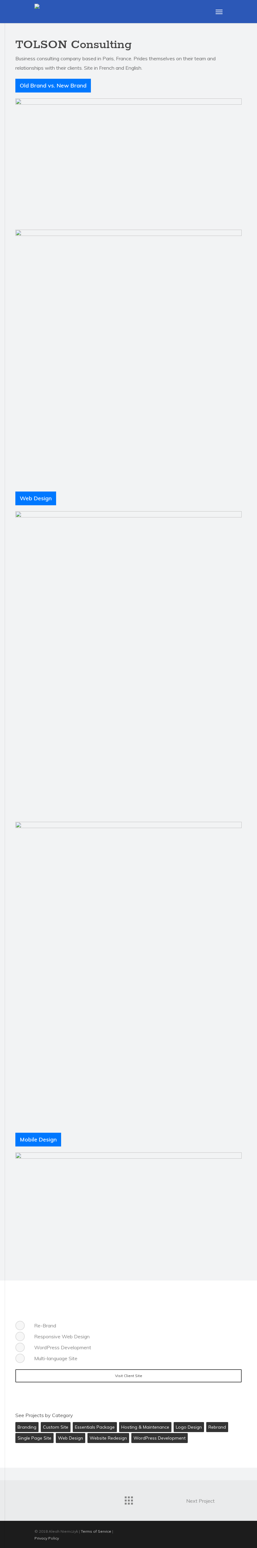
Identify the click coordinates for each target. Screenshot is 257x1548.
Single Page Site (34, 1438)
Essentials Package (95, 1427)
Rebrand (217, 1427)
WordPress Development (160, 1438)
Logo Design (189, 1427)
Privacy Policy (46, 1538)
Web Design (70, 1438)
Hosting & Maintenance (145, 1427)
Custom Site (55, 1427)
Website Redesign (108, 1438)
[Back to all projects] (128, 1499)
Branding (27, 1427)
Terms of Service (96, 1531)
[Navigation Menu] (219, 11)
